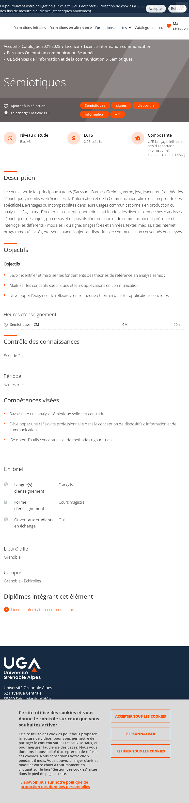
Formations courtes (111, 27)
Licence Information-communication (117, 46)
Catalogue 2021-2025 (41, 46)
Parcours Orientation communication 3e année (50, 52)
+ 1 (117, 114)
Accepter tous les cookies (140, 716)
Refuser (177, 8)
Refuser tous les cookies (140, 751)
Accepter (156, 8)
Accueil (10, 46)
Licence (72, 46)
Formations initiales (30, 27)
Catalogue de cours (151, 27)
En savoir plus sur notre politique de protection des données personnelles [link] (55, 784)
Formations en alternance (70, 27)
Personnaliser (140, 733)
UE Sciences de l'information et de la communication (56, 59)
